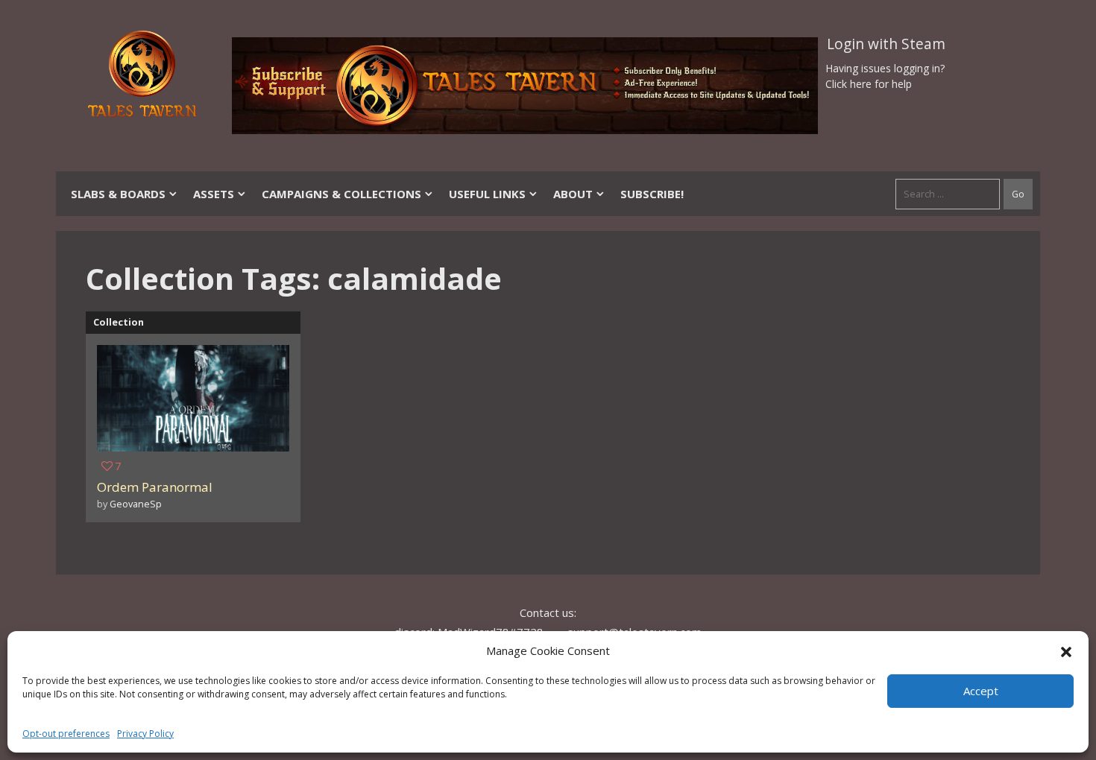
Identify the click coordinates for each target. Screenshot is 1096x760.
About (573, 193)
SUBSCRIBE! (652, 193)
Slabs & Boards (118, 193)
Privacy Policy (145, 733)
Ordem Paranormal (154, 486)
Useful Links (487, 193)
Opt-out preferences (66, 733)
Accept (980, 690)
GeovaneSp (136, 503)
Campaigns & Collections (341, 193)
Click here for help (868, 84)
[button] (1066, 650)
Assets (213, 193)
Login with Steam (886, 44)
